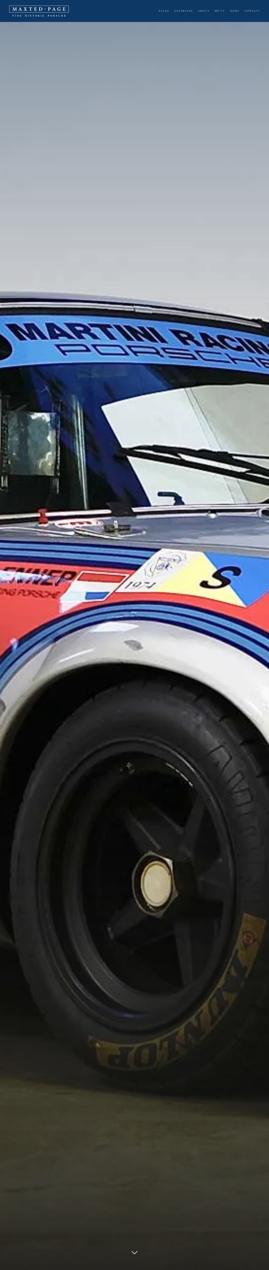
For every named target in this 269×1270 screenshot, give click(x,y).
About (204, 10)
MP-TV (220, 10)
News (235, 10)
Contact (252, 10)
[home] (39, 11)
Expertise (183, 10)
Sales (164, 10)
